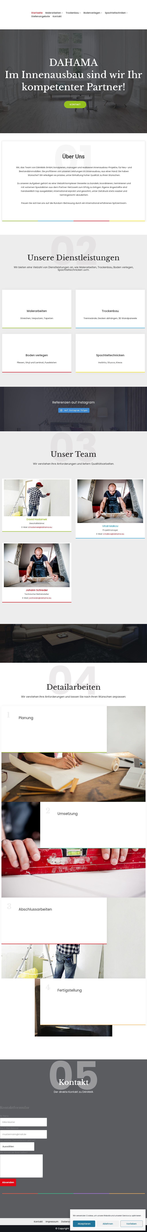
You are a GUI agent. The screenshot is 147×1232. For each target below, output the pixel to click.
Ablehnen (108, 1223)
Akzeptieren (84, 1223)
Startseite (36, 12)
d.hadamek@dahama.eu (40, 527)
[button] (75, 104)
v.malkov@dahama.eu (113, 534)
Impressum (52, 1221)
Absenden (8, 1182)
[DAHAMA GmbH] (14, 15)
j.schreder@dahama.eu (40, 598)
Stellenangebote (40, 16)
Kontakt (57, 16)
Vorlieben (131, 1223)
